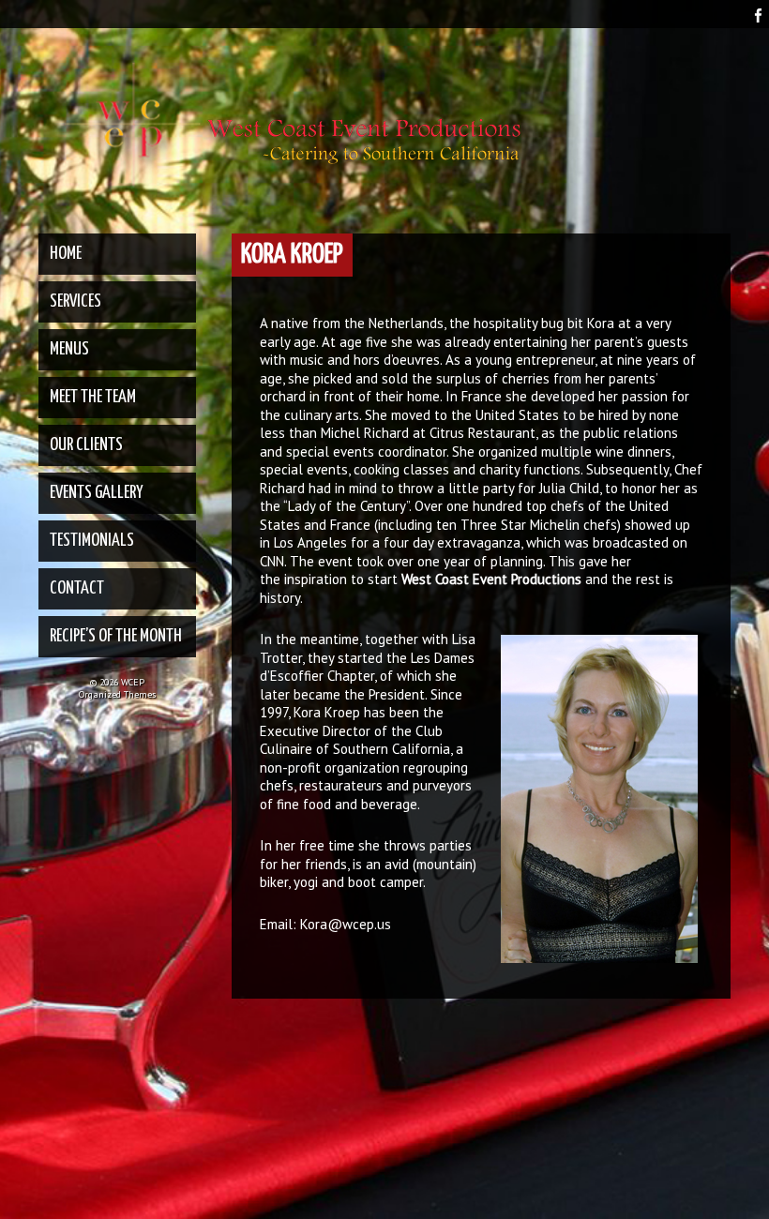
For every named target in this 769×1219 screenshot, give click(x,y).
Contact (77, 588)
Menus (69, 349)
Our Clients (86, 445)
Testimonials (92, 540)
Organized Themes (117, 694)
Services (75, 301)
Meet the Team (93, 397)
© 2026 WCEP (117, 682)
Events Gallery (96, 493)
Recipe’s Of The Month (116, 636)
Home (66, 254)
